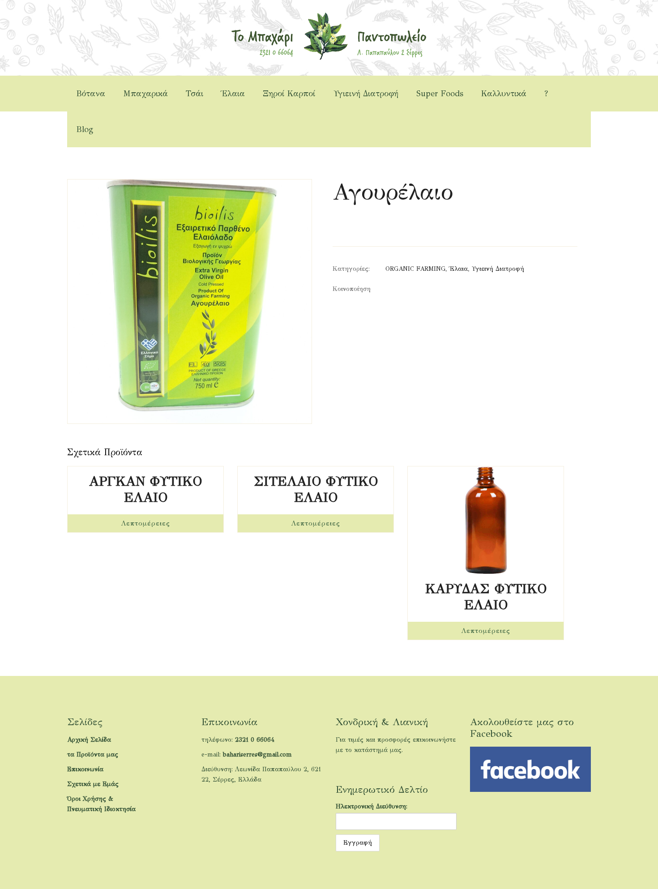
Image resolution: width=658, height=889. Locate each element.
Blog (84, 129)
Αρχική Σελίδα (89, 740)
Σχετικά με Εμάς (93, 784)
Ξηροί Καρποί (289, 93)
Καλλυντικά (503, 93)
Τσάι (194, 93)
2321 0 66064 (254, 740)
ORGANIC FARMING (415, 269)
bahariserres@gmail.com (257, 754)
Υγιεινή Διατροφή (365, 93)
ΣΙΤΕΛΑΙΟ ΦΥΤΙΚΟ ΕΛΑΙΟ (316, 489)
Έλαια (233, 93)
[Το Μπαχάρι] (329, 36)
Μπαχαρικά (145, 93)
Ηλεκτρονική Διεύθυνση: (371, 806)
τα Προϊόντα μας (92, 754)
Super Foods (439, 93)
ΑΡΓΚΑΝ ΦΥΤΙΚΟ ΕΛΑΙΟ (145, 489)
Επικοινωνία (85, 769)
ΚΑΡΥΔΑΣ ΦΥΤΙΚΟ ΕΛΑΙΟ (486, 597)
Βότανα (90, 93)
